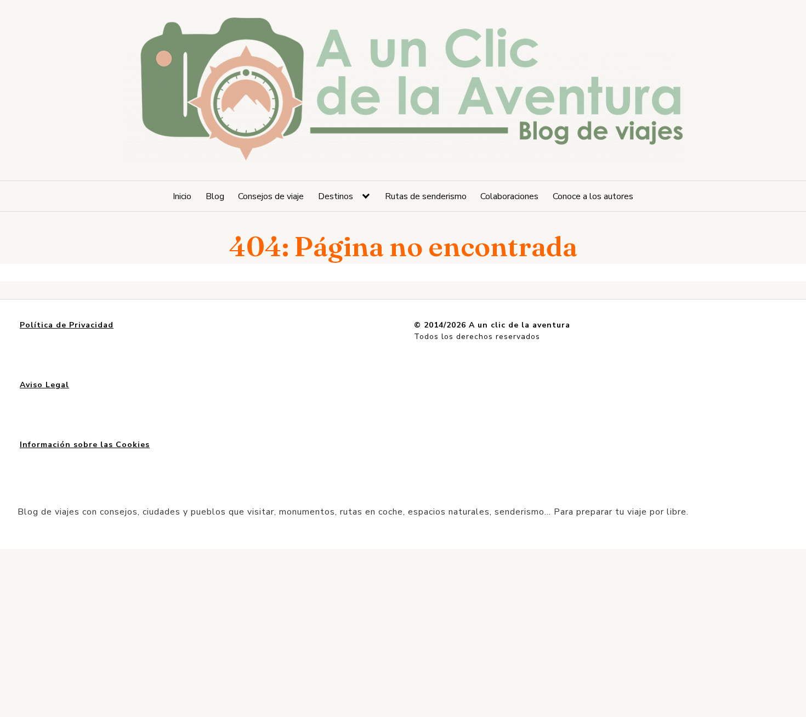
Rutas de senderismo (426, 196)
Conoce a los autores (593, 196)
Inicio (182, 196)
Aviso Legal (44, 385)
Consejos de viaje (271, 196)
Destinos (335, 196)
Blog (215, 196)
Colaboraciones (509, 196)
